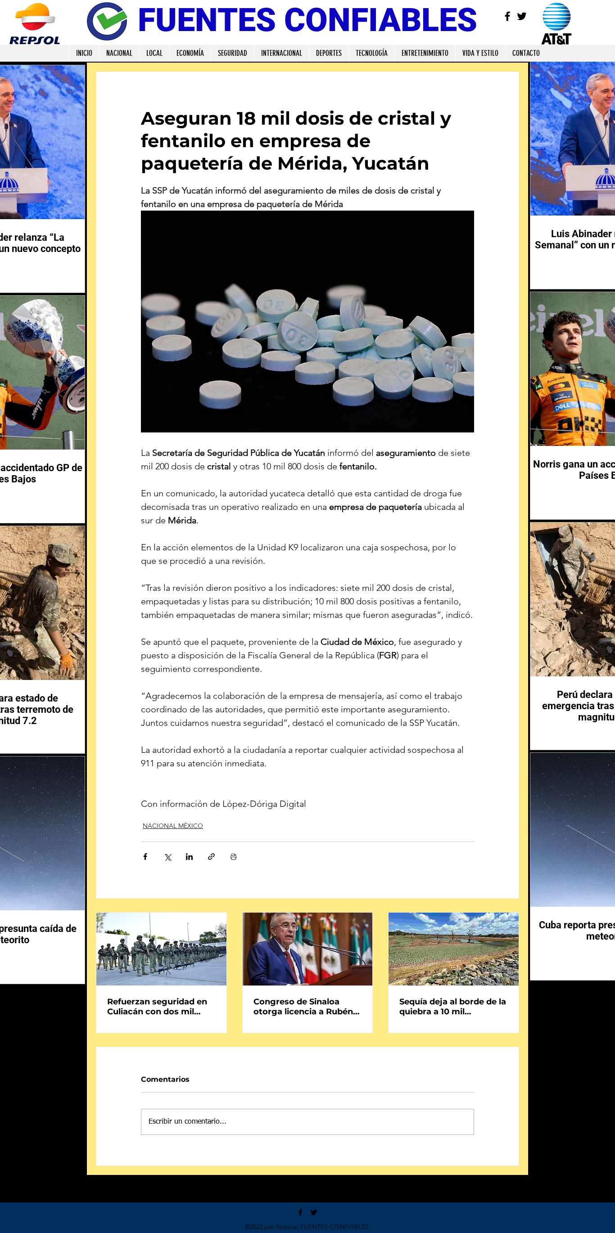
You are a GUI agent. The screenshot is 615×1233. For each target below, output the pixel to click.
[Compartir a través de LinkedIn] (189, 856)
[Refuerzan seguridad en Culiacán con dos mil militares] (161, 949)
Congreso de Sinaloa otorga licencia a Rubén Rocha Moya (303, 1007)
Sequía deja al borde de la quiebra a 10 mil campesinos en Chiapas (452, 1007)
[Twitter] (522, 16)
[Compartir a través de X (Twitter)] (167, 856)
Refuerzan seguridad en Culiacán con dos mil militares (157, 1007)
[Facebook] (507, 16)
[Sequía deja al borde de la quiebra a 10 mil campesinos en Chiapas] (454, 949)
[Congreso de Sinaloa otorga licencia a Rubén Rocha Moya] (308, 949)
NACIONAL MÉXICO (173, 826)
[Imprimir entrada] (233, 856)
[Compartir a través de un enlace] (211, 856)
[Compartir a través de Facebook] (145, 856)
